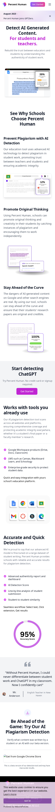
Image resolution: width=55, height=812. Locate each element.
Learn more (10, 794)
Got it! (27, 800)
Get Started (27, 391)
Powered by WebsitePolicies (16, 807)
